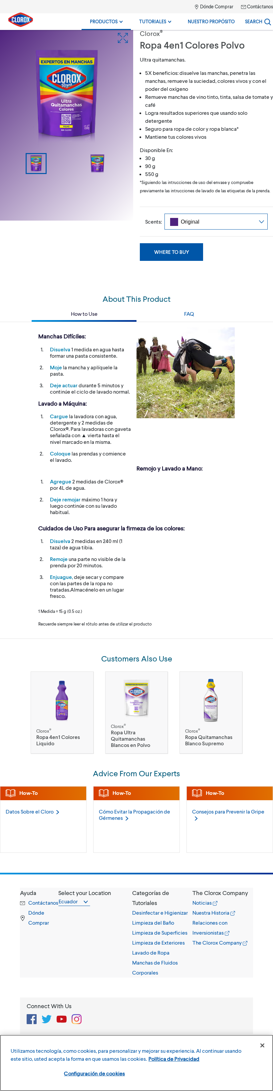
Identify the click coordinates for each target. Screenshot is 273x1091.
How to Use (84, 313)
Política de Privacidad (173, 1058)
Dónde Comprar (216, 6)
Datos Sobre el (30, 811)
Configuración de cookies (94, 1073)
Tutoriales (153, 21)
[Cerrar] (262, 1045)
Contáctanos (259, 6)
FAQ (189, 313)
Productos (104, 21)
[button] (162, 898)
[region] (136, 1063)
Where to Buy (171, 252)
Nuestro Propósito (211, 21)
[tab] (162, 933)
